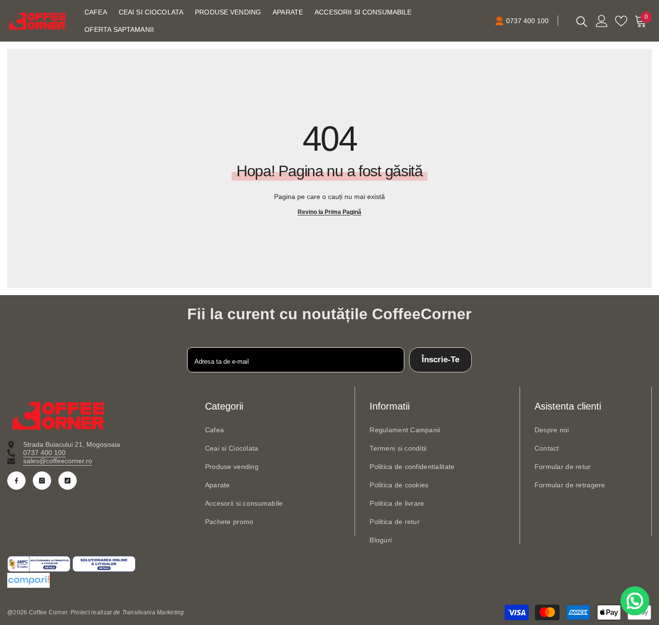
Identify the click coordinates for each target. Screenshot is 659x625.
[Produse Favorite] (621, 21)
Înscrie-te (440, 359)
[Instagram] (42, 480)
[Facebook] (16, 480)
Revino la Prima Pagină (329, 212)
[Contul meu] (602, 21)
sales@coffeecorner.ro (57, 461)
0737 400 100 (44, 452)
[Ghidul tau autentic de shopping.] (329, 580)
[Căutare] (582, 21)
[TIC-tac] (67, 480)
